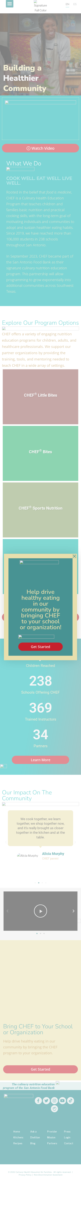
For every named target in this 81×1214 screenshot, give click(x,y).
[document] (40, 607)
